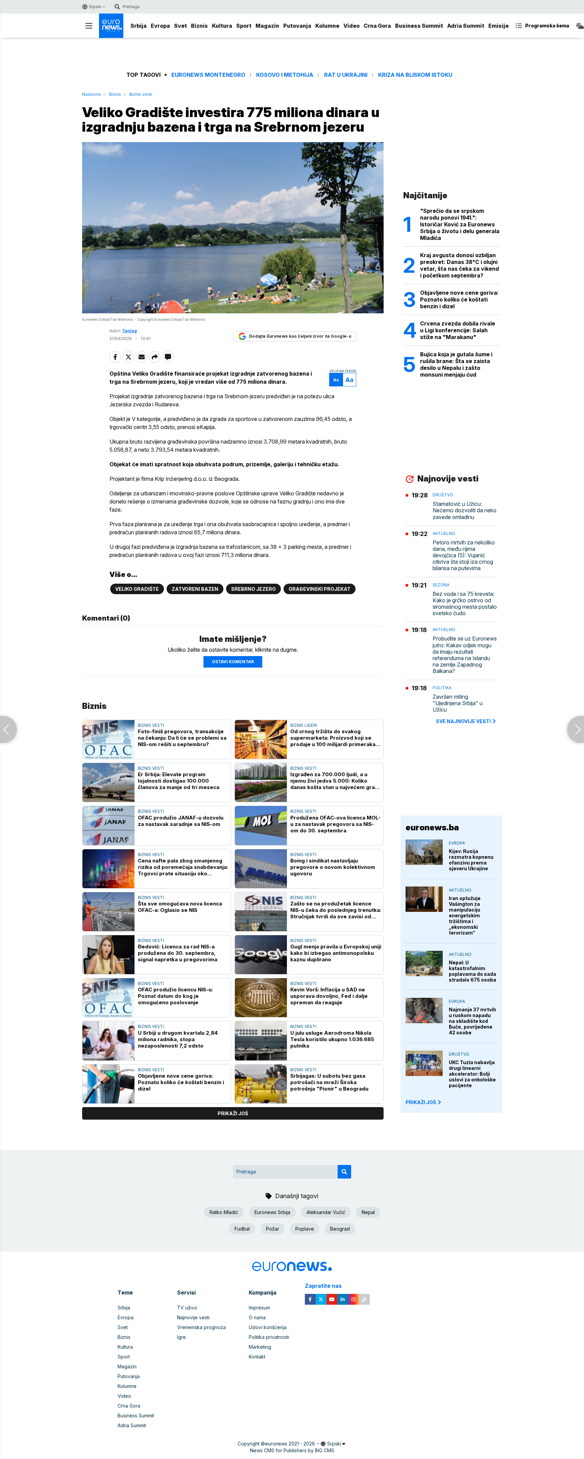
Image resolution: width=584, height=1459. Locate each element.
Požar (272, 1229)
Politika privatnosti (269, 1337)
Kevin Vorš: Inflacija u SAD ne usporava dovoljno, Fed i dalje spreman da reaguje (329, 996)
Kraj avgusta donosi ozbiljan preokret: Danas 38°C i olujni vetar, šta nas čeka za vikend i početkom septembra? (459, 265)
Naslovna (91, 94)
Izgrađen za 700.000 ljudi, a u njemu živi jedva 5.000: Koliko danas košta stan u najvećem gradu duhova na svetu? (335, 780)
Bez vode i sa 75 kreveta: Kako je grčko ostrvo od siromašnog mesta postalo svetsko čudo (465, 604)
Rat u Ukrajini (345, 75)
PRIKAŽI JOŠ (421, 1102)
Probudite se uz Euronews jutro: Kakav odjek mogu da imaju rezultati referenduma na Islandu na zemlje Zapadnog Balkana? (465, 654)
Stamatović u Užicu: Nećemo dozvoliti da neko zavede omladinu (464, 510)
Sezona (441, 584)
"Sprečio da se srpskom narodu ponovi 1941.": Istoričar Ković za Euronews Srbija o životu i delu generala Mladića (460, 224)
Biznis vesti (140, 94)
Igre (181, 1337)
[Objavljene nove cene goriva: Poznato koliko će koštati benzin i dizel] (108, 1083)
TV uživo (187, 1307)
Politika (442, 687)
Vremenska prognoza (201, 1327)
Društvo (443, 494)
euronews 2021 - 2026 (290, 1443)
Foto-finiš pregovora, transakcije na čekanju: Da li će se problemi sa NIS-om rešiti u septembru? (182, 737)
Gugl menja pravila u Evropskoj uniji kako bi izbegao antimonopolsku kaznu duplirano (335, 953)
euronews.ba (432, 827)
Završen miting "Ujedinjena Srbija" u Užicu (458, 703)
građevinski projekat (319, 589)
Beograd (340, 1229)
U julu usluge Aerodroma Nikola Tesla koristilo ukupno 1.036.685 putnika (332, 1039)
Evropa (160, 25)
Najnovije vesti (193, 1317)
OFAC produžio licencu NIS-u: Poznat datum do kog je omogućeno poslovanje (175, 996)
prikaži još (233, 1113)
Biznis (199, 25)
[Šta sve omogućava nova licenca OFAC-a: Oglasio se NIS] (108, 911)
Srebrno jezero (253, 589)
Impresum (259, 1307)
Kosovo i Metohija (284, 75)
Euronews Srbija (272, 1212)
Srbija (138, 25)
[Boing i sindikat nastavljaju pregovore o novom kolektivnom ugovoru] (261, 868)
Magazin (267, 25)
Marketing (260, 1347)
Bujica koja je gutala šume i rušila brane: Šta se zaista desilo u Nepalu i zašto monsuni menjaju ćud (456, 364)
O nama (257, 1317)
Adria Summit (465, 25)
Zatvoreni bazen (195, 589)
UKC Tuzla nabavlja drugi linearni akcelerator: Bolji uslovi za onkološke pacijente (472, 1073)
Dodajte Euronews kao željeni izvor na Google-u (300, 336)
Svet (180, 25)
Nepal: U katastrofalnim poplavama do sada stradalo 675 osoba (472, 971)
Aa (336, 379)
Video (351, 25)
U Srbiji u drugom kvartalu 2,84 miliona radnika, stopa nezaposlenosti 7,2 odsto (178, 1039)
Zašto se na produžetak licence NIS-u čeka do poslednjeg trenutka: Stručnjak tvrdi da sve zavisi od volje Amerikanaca (335, 910)
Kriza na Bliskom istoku (415, 75)
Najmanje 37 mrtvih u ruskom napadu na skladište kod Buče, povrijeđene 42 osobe (472, 1021)
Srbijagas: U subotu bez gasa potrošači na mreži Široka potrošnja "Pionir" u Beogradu (329, 1082)
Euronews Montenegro (208, 75)
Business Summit (419, 25)
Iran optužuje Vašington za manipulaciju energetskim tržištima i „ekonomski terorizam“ (465, 915)
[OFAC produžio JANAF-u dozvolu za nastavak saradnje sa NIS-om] (108, 825)
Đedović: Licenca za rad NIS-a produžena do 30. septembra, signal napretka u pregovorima (177, 953)
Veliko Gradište (137, 589)
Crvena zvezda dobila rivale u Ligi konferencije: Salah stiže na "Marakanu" (457, 330)
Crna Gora (377, 25)
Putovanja (297, 25)
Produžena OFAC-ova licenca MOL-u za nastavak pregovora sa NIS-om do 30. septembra (335, 824)
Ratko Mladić (224, 1212)
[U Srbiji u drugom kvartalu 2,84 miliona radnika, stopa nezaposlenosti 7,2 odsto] (108, 1040)
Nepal (368, 1212)
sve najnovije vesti (463, 721)
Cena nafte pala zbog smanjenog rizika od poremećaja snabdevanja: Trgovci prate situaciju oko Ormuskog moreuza (183, 867)
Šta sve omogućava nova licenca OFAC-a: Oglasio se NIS (180, 906)
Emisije (498, 25)
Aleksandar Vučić (326, 1212)
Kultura (222, 25)
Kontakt (257, 1357)
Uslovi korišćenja (268, 1327)
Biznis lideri (303, 725)
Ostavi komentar (233, 661)
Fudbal (242, 1229)
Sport (243, 25)
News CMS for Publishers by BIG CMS (292, 1450)
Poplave (304, 1229)
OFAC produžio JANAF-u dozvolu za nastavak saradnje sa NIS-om (180, 820)
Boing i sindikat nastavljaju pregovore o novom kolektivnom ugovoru (332, 867)
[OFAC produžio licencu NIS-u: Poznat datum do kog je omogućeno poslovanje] (108, 997)
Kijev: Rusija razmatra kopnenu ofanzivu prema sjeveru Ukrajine (471, 859)
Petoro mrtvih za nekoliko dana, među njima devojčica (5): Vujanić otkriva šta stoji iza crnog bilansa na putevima (464, 555)
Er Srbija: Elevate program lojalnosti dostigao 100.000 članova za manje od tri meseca (178, 780)
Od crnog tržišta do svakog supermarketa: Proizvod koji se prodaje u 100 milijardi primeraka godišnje (332, 737)
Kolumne (327, 25)
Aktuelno (444, 533)
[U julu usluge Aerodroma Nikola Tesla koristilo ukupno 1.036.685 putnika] (261, 1040)
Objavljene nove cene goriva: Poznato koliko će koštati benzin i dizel (181, 1082)
